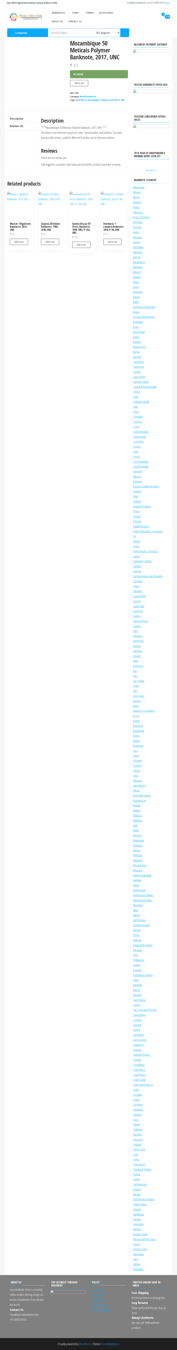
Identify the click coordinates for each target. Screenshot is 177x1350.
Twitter (164, 32)
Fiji (134, 536)
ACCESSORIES (106, 12)
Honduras (138, 636)
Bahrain (137, 257)
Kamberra (138, 726)
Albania (136, 192)
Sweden (137, 1114)
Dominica (137, 481)
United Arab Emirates (143, 1199)
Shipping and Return (101, 1310)
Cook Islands (139, 437)
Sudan (136, 1100)
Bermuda (137, 292)
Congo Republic (141, 432)
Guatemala (138, 606)
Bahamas (137, 252)
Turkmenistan (140, 1184)
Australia (137, 237)
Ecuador (137, 491)
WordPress (85, 1344)
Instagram (152, 32)
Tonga (136, 1159)
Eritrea (136, 511)
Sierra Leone (139, 1040)
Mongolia (137, 860)
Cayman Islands (141, 382)
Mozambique (93, 100)
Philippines (138, 960)
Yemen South (140, 1249)
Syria (135, 1119)
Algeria (136, 197)
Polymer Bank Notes (110, 100)
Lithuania (137, 781)
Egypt (135, 496)
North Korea (139, 920)
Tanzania (137, 1134)
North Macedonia (142, 795)
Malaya (136, 810)
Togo (135, 1154)
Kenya (136, 736)
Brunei (136, 337)
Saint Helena (139, 1000)
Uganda (137, 1189)
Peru (135, 955)
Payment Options (100, 1305)
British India (139, 332)
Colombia (138, 416)
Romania (137, 985)
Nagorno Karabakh (142, 875)
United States (140, 1204)
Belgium (137, 277)
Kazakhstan (138, 731)
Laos (135, 751)
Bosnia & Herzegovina (144, 317)
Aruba (136, 232)
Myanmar (138, 870)
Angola (136, 207)
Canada (137, 372)
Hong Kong (138, 641)
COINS (75, 12)
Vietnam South (140, 1234)
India (135, 661)
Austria (136, 242)
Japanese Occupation (144, 711)
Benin (136, 287)
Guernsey (138, 611)
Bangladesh (139, 262)
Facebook (158, 32)
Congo (136, 426)
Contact (169, 32)
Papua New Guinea (142, 945)
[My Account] (156, 17)
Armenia (137, 227)
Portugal (137, 970)
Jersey (136, 716)
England (137, 501)
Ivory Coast (138, 696)
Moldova (137, 855)
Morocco (137, 835)
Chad (135, 397)
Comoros (138, 421)
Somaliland (138, 1065)
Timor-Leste (139, 1149)
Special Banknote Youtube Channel (147, 32)
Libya (135, 776)
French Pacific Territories (145, 551)
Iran (135, 671)
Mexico (137, 850)
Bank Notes (81, 100)
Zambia (136, 1264)
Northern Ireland (141, 925)
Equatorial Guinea (142, 506)
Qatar (136, 980)
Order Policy (97, 1300)
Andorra (137, 202)
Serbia (136, 1030)
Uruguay (137, 1209)
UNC (123, 100)
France (136, 546)
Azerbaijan (138, 247)
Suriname (138, 1104)
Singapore (138, 1045)
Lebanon (137, 760)
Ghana (136, 586)
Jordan (136, 721)
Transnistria (139, 1164)
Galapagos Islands (142, 561)
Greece (137, 601)
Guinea (136, 616)
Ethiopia (137, 521)
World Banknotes (88, 96)
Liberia (136, 770)
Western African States (144, 1239)
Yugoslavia (138, 1254)
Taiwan (136, 1124)
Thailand (137, 1144)
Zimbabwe (138, 1269)
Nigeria (136, 915)
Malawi (136, 805)
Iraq (135, 676)
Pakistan (137, 940)
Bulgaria (137, 342)
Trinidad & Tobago (142, 1169)
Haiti (135, 631)
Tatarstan (138, 1139)
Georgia (137, 571)
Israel (136, 686)
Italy (135, 691)
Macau (136, 790)
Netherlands (139, 890)
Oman (136, 935)
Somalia (137, 1060)
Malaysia (137, 815)
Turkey (136, 1179)
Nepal (136, 885)
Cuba (135, 451)
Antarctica (138, 212)
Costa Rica (138, 441)
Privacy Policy (98, 1295)
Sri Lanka (137, 1095)
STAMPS (90, 12)
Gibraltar (137, 591)
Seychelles (138, 1035)
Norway (137, 930)
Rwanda (137, 995)
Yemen (136, 1244)
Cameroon (138, 367)
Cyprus (136, 456)
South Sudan (139, 1080)
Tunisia (136, 1174)
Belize (136, 282)
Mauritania (138, 840)
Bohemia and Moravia (144, 307)
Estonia (137, 516)
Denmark (137, 471)
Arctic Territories (141, 217)
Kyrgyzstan (138, 746)
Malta (136, 830)
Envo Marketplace (110, 1344)
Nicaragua (138, 905)
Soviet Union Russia (143, 1085)
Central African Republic (145, 387)
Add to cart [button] (19, 241)
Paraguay (137, 950)
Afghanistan (139, 187)
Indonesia (138, 666)
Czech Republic (141, 461)
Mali (135, 825)
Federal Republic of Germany (148, 531)
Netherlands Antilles (143, 895)
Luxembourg (139, 785)
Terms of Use (98, 1290)
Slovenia (137, 1050)
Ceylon (136, 392)
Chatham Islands (141, 402)
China (136, 412)
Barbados (138, 267)
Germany (137, 581)
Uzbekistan (138, 1214)
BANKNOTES (58, 12)
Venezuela (138, 1224)
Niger (135, 910)
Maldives (137, 820)
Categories (21, 32)
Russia (136, 990)
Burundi (137, 357)
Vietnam (137, 1229)
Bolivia (136, 312)
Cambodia (138, 362)
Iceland (136, 656)
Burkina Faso (139, 347)
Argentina (137, 222)
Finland (136, 541)
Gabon (136, 556)
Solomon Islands (142, 1055)
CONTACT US (75, 21)
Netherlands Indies (142, 900)
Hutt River (138, 651)
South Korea (139, 1075)
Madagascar (139, 800)
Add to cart (79, 83)
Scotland (137, 1020)
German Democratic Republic (148, 576)
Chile (135, 407)
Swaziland (138, 1109)
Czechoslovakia (140, 466)
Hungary (137, 646)
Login (167, 2)
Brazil (135, 327)
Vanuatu (137, 1219)
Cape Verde (139, 377)
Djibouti (137, 476)
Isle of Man (138, 681)
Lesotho (137, 765)
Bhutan (136, 297)
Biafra (136, 302)
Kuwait (136, 741)
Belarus (137, 272)
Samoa (136, 1005)
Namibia (137, 880)
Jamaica (137, 701)
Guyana (137, 626)
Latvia (136, 756)
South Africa (139, 1070)
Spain (136, 1090)
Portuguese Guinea (143, 975)
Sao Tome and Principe (145, 1010)
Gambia (137, 566)
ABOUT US (57, 21)
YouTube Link (151, 170)
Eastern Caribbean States (146, 486)
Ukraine (137, 1194)
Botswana (138, 322)
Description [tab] (16, 118)
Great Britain (139, 596)
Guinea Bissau (140, 621)
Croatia (136, 446)
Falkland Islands (141, 526)
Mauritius (138, 845)
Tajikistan (137, 1129)
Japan (136, 706)
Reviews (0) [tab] (16, 126)
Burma (136, 352)
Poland (136, 965)
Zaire (135, 1259)
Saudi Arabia (139, 1015)
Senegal (137, 1025)
